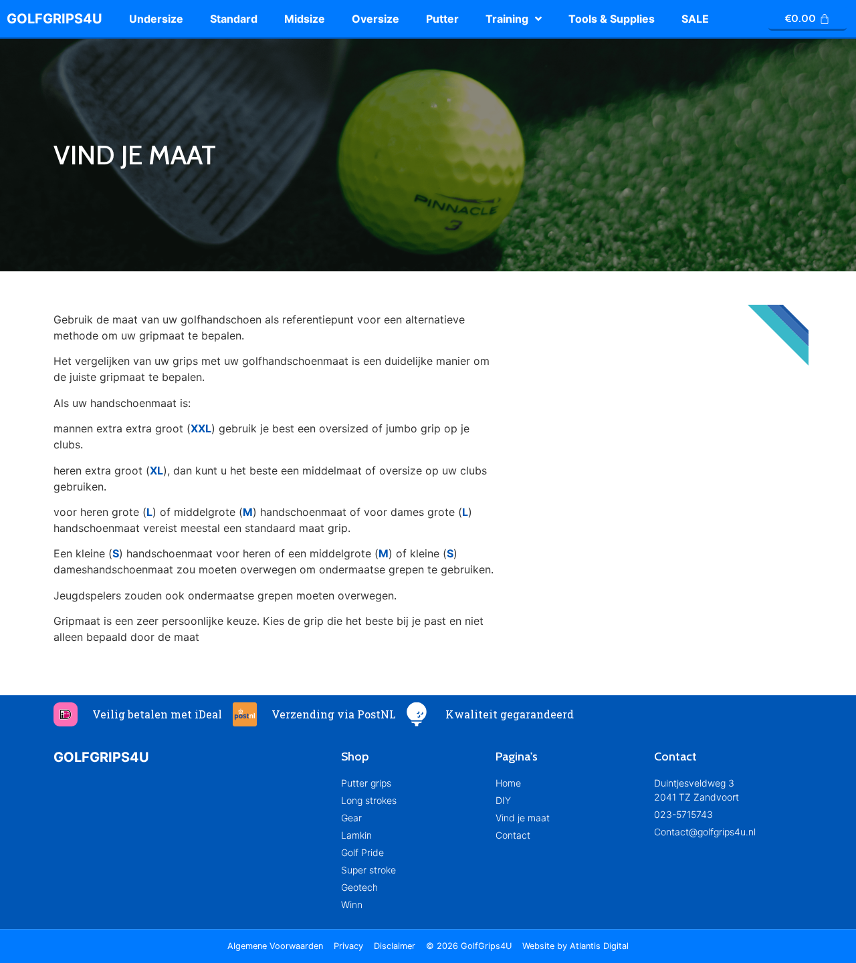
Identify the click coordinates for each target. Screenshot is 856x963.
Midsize (304, 18)
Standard (233, 18)
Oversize (375, 18)
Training (507, 18)
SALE (695, 18)
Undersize (156, 18)
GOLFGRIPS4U (54, 19)
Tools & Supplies (611, 18)
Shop (354, 756)
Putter (442, 18)
